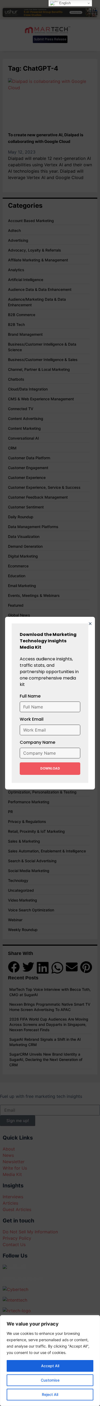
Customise (50, 1380)
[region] (50, 1360)
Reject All (50, 1394)
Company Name (37, 742)
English (64, 3)
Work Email (31, 719)
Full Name (30, 696)
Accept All (50, 1365)
